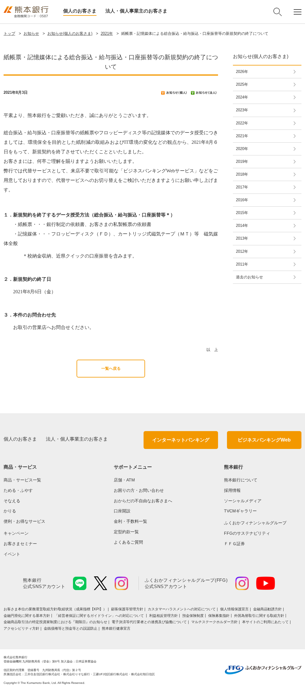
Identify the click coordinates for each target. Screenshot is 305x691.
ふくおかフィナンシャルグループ (255, 522)
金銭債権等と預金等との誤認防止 (70, 628)
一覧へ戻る (111, 368)
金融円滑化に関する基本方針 (27, 616)
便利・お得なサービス (24, 521)
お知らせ (31, 33)
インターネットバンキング (180, 439)
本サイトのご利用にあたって (265, 622)
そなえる (12, 500)
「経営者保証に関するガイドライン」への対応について (100, 616)
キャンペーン (16, 533)
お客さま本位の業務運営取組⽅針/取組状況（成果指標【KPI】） (55, 609)
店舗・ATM (124, 480)
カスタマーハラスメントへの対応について (182, 609)
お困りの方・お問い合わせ (139, 490)
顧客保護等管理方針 (127, 609)
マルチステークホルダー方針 (214, 622)
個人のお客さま (80, 10)
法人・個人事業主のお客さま (136, 10)
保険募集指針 (219, 616)
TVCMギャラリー (240, 510)
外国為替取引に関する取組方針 (259, 616)
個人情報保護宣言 (234, 609)
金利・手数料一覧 (130, 521)
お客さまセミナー (20, 543)
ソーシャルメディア (243, 500)
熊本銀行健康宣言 (116, 628)
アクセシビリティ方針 (21, 628)
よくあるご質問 (128, 542)
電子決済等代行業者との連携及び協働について (149, 622)
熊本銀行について (240, 480)
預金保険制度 (193, 616)
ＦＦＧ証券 (234, 543)
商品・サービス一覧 (22, 480)
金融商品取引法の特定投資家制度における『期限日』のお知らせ (55, 622)
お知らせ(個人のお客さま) (69, 33)
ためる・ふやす (18, 490)
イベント (12, 554)
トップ (9, 33)
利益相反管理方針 (163, 616)
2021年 (107, 33)
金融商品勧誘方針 (267, 609)
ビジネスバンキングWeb (264, 439)
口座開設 (122, 510)
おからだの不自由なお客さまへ (143, 500)
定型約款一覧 (126, 531)
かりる (10, 510)
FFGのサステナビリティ (247, 533)
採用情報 (232, 490)
